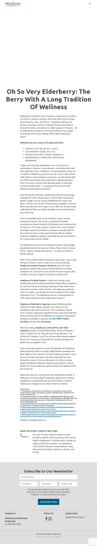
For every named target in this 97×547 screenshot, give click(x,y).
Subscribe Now (48, 501)
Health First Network (52, 536)
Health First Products (75, 517)
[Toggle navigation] (90, 3)
